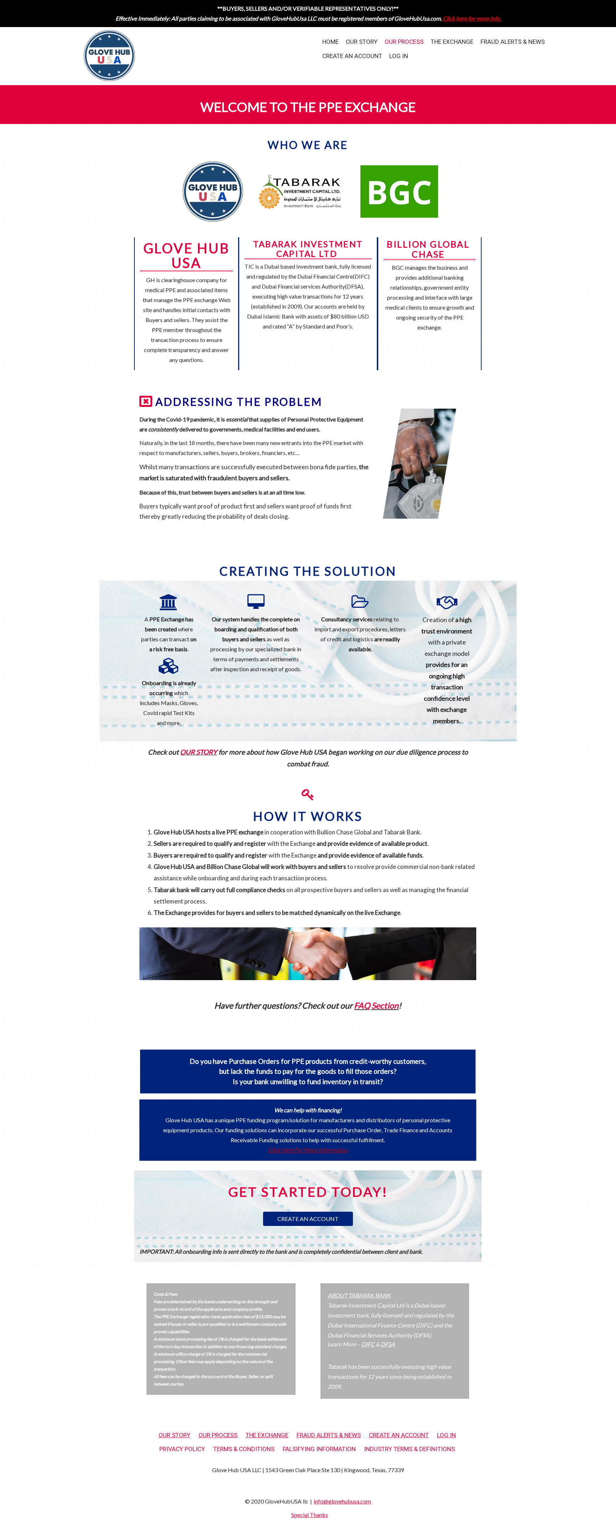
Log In (398, 56)
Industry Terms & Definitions (409, 1449)
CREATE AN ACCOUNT (308, 1218)
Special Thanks (309, 1514)
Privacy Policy (182, 1449)
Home (330, 41)
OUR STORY (362, 41)
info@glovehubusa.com (342, 1501)
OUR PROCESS (404, 41)
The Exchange (452, 41)
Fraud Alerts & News (513, 41)
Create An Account (352, 56)
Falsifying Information (319, 1449)
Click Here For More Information (308, 1149)
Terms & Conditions (243, 1449)
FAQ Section (376, 1005)
